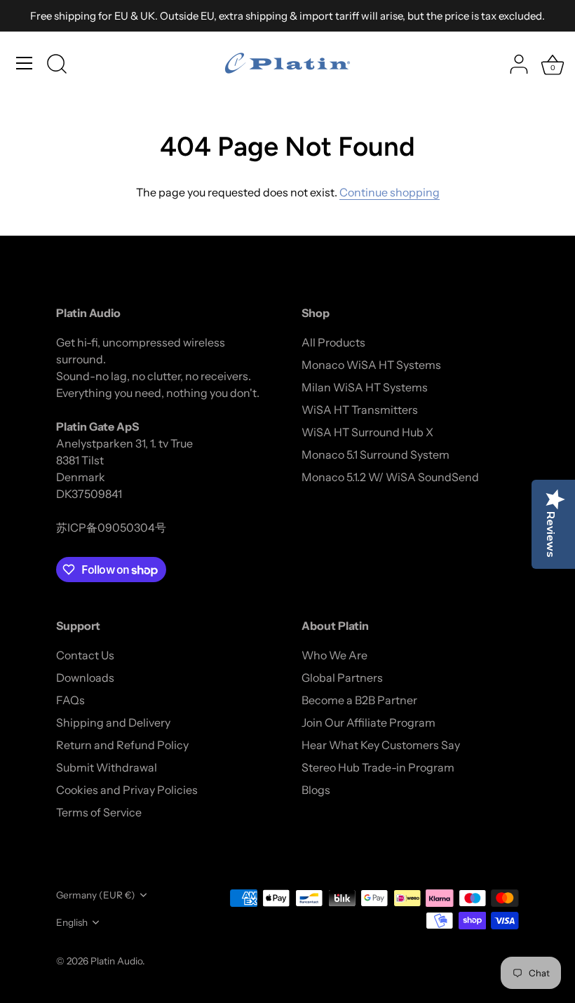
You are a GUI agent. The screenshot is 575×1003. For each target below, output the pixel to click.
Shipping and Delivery (113, 722)
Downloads (85, 678)
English (72, 922)
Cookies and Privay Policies (127, 790)
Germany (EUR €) (95, 895)
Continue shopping (389, 192)
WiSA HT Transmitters (360, 410)
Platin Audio (116, 961)
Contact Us (85, 655)
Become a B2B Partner (359, 700)
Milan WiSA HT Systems (365, 387)
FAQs (70, 700)
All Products (333, 342)
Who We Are (334, 655)
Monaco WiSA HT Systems (371, 365)
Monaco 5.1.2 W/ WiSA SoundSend (390, 477)
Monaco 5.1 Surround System (375, 454)
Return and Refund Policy (122, 745)
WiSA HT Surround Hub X (367, 432)
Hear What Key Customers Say (381, 745)
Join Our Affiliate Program (368, 722)
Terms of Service (99, 812)
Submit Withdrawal (106, 767)
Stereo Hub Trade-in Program (378, 767)
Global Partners (342, 678)
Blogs (316, 790)
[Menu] (24, 63)
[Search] (56, 65)
